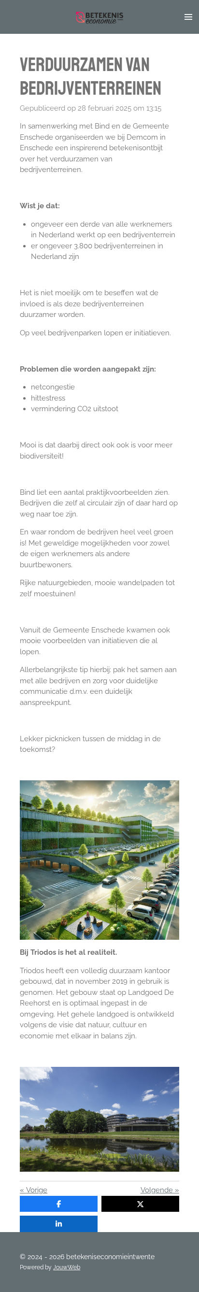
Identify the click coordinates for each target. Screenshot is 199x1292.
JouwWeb (66, 1267)
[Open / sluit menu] (188, 17)
